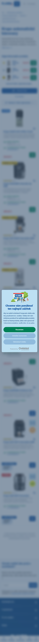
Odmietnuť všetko (19, 342)
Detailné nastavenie (19, 336)
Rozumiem (19, 330)
